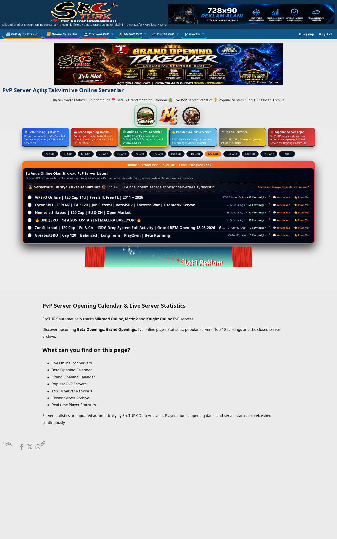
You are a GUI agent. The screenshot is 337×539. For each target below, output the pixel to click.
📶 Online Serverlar (61, 34)
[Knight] (191, 116)
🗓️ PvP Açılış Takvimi (22, 34)
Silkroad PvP (98, 34)
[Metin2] (168, 116)
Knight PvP (165, 34)
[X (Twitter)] (26, 447)
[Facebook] (18, 447)
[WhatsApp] (34, 447)
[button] (112, 34)
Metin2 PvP (132, 34)
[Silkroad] (145, 116)
